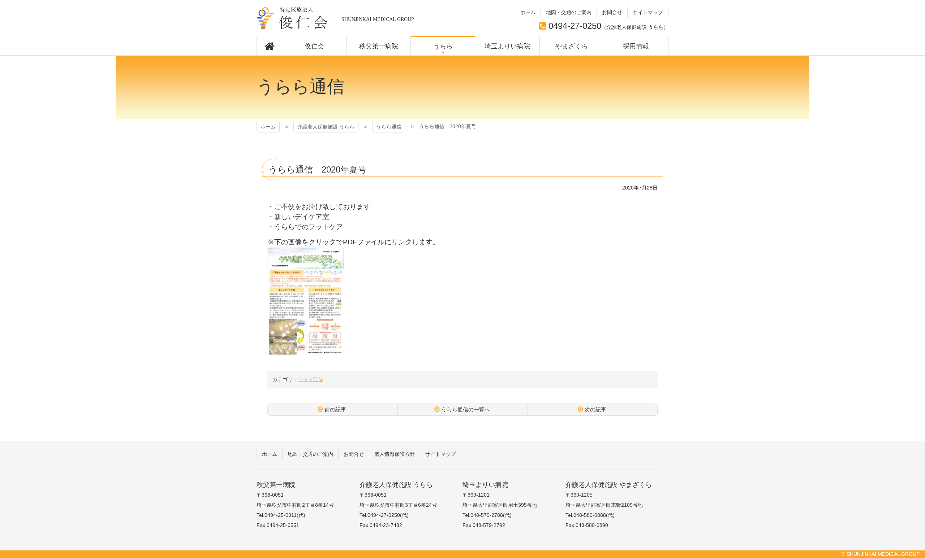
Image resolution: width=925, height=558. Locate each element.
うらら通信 (388, 127)
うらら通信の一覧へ (465, 409)
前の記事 (335, 409)
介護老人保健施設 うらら (292, 18)
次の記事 (595, 409)
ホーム (268, 127)
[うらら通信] (305, 351)
